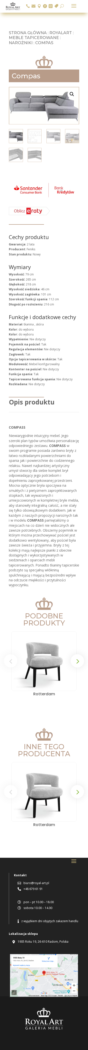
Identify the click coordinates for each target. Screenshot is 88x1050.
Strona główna (28, 32)
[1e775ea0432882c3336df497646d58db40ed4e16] (44, 198)
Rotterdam (44, 694)
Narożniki (21, 42)
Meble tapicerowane (34, 37)
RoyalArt (60, 32)
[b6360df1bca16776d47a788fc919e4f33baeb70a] (29, 214)
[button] (71, 94)
